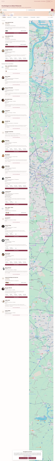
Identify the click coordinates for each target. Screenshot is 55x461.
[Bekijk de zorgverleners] (16, 71)
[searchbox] (14, 10)
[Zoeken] (52, 10)
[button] (39, 266)
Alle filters (4, 17)
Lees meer (10, 28)
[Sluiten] (41, 451)
